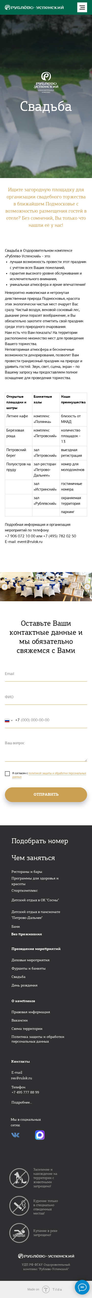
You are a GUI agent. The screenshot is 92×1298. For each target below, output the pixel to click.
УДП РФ (27, 1264)
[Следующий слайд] (87, 586)
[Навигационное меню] (82, 7)
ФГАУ (38, 1264)
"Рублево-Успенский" (54, 1269)
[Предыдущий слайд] (4, 586)
